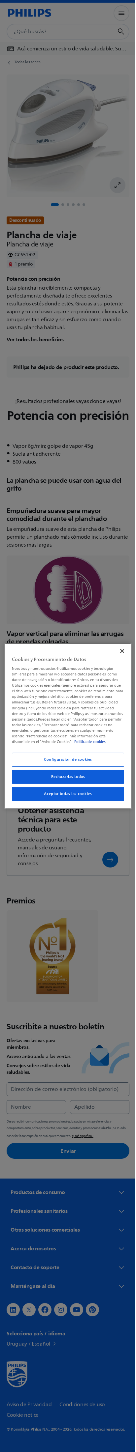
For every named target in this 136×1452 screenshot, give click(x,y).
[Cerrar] (118, 650)
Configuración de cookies (66, 759)
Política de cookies (96, 741)
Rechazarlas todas (66, 777)
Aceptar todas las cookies (65, 794)
